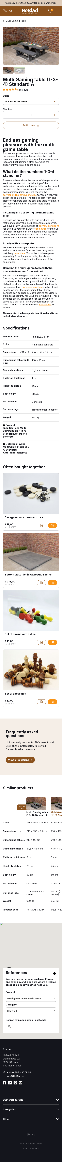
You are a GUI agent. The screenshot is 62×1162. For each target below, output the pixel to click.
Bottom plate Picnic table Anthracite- (28, 574)
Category (11, 1004)
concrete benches (32, 287)
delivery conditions (49, 225)
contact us (40, 228)
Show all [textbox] (12, 1011)
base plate (19, 253)
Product (10, 992)
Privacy (31, 1134)
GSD (36, 1148)
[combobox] (31, 998)
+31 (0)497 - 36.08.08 (19, 1072)
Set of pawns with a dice (20, 634)
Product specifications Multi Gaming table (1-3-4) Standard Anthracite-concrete (15, 431)
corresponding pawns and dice (20, 194)
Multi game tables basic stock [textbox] (24, 998)
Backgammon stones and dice (24, 517)
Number (7, 109)
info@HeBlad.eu (15, 1076)
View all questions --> (20, 759)
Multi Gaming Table (16, 20)
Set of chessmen (15, 693)
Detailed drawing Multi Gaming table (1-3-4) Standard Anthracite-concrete (16, 448)
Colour (7, 95)
